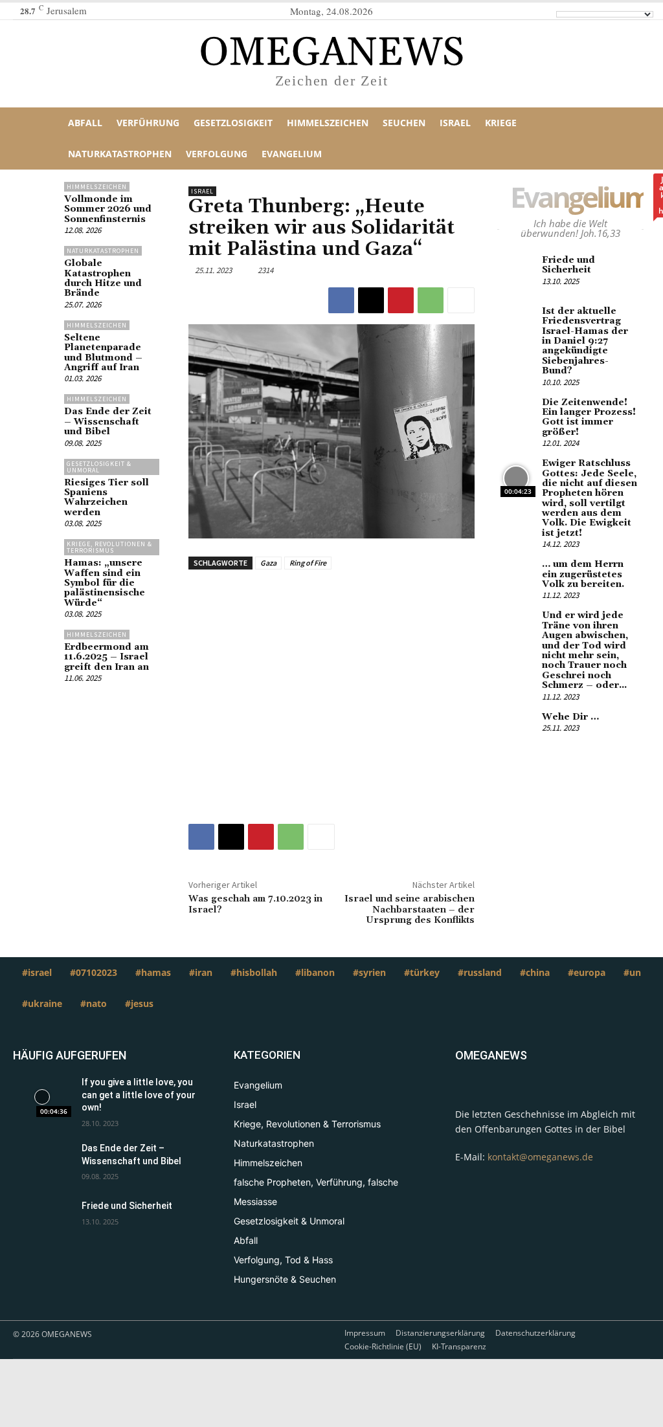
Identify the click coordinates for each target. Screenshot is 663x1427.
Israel (202, 191)
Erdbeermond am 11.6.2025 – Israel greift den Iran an (106, 657)
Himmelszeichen (97, 187)
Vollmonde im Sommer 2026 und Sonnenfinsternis (108, 209)
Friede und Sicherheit (568, 265)
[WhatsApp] (431, 300)
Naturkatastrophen (103, 251)
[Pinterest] (401, 300)
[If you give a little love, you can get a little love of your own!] (42, 1096)
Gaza (268, 563)
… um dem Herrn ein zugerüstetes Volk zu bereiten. (583, 574)
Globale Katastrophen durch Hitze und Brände (103, 278)
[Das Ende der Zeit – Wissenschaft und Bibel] (38, 413)
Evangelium (586, 199)
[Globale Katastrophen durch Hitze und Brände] (38, 265)
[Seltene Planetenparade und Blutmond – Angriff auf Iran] (38, 339)
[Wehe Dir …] (516, 732)
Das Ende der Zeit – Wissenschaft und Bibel (108, 421)
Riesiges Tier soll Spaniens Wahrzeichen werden (106, 497)
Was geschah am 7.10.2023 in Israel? (255, 904)
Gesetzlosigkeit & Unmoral (99, 466)
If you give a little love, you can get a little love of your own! (139, 1094)
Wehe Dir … (570, 717)
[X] (371, 300)
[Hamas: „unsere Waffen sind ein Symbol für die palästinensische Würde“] (38, 558)
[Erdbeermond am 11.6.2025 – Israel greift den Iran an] (38, 649)
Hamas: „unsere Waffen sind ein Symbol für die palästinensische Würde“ (104, 583)
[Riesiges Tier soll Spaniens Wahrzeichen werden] (38, 478)
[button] (620, 138)
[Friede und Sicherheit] (516, 275)
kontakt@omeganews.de (540, 1157)
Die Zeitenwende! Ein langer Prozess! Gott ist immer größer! (589, 417)
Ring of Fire (307, 563)
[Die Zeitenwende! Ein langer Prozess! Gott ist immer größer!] (516, 417)
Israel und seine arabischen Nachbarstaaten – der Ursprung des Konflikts (409, 910)
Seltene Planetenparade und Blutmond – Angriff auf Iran (103, 352)
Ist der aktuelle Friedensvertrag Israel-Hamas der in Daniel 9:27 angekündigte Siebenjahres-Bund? (585, 341)
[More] (461, 300)
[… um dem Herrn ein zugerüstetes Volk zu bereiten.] (516, 579)
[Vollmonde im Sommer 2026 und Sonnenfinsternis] (38, 201)
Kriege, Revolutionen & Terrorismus (109, 547)
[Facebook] (341, 300)
